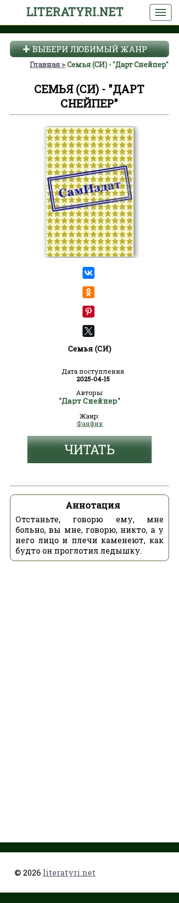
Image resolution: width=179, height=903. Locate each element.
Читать (89, 449)
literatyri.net (75, 11)
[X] (88, 331)
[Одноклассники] (88, 292)
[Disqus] (89, 693)
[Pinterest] (88, 312)
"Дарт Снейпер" (89, 401)
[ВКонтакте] (88, 273)
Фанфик (90, 424)
